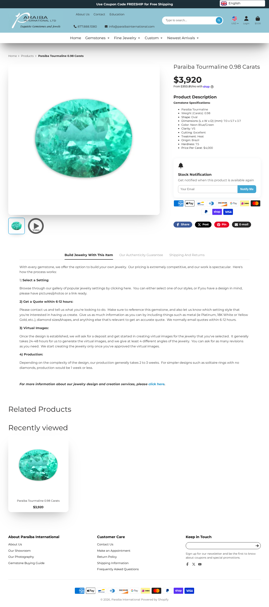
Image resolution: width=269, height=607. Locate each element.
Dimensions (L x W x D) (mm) (201, 121)
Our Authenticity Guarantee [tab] (141, 255)
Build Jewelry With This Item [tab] (89, 255)
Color (185, 125)
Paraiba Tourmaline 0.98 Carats (38, 473)
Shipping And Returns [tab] (187, 255)
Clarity (185, 128)
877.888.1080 (87, 26)
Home (75, 38)
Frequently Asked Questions (118, 569)
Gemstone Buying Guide (26, 563)
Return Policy (107, 557)
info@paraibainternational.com (132, 26)
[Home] (35, 20)
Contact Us (105, 544)
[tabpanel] (134, 326)
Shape (185, 117)
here (127, 288)
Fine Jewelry (125, 38)
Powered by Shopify (155, 599)
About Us (82, 14)
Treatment (188, 136)
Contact (99, 14)
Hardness (187, 144)
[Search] (219, 20)
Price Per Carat (191, 148)
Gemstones (95, 38)
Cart (258, 20)
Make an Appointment (113, 550)
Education (116, 14)
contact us (39, 310)
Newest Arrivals (181, 38)
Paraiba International (125, 599)
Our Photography (21, 557)
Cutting (186, 132)
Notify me (246, 189)
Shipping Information (113, 563)
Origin (185, 140)
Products (27, 56)
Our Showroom (19, 550)
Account (246, 20)
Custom (152, 38)
